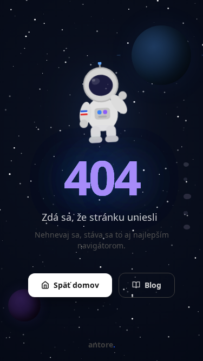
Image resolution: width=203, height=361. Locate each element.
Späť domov (76, 285)
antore (101, 344)
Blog (153, 285)
